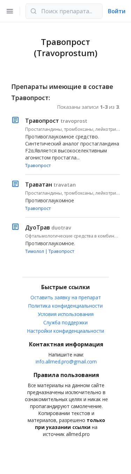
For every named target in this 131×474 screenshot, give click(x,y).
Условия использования (66, 314)
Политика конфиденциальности (65, 305)
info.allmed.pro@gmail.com (66, 361)
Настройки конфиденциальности (65, 331)
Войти (116, 11)
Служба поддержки (65, 322)
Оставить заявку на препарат (65, 297)
